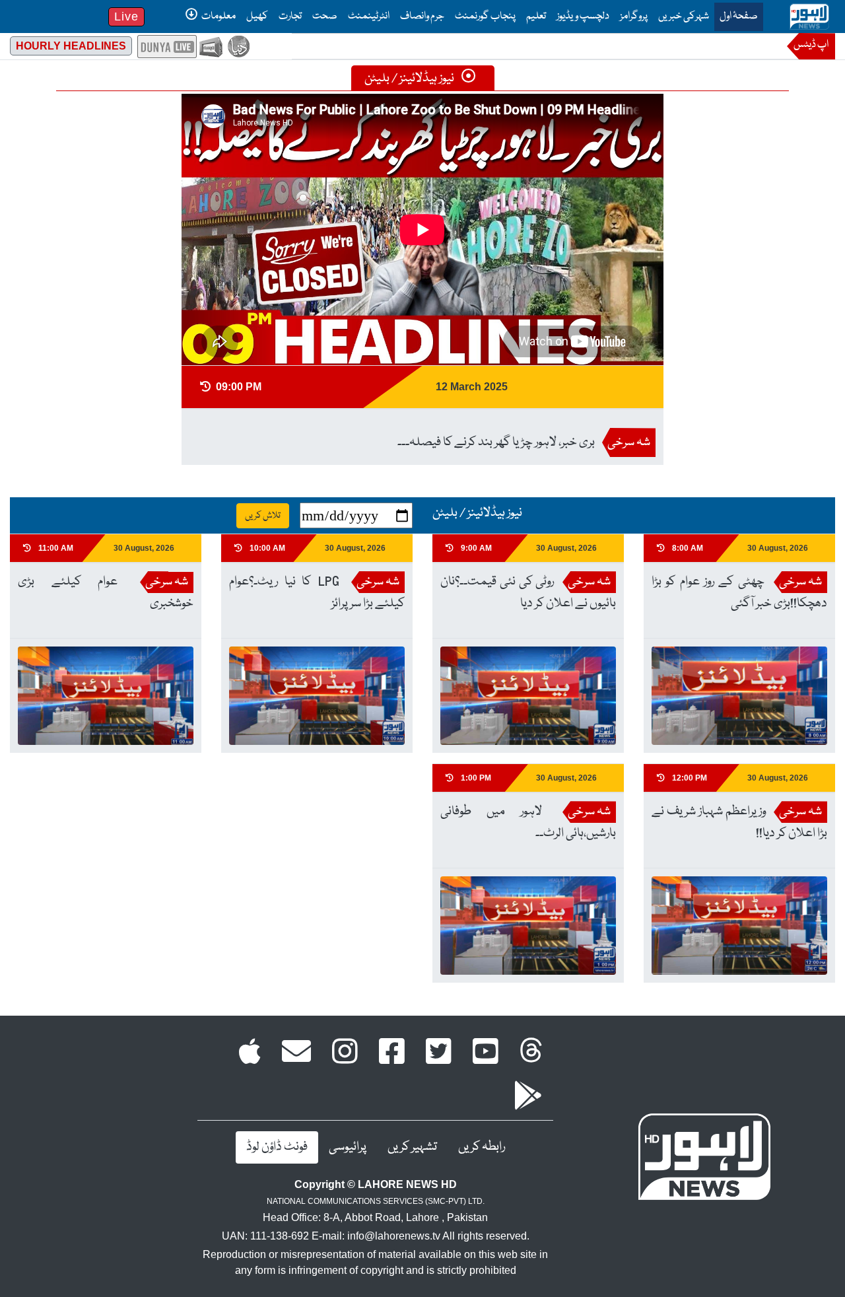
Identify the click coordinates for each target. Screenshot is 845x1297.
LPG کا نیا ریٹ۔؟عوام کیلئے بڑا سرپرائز (317, 592)
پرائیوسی (347, 1147)
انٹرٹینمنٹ (368, 16)
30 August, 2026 (777, 548)
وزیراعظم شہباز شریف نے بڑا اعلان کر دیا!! (739, 822)
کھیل (257, 16)
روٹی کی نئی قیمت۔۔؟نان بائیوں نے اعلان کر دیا (528, 592)
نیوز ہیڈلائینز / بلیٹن (410, 78)
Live (126, 16)
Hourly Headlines (71, 46)
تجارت (290, 16)
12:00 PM (688, 778)
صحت (324, 16)
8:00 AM (686, 548)
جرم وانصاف (422, 16)
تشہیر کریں (412, 1147)
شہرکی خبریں (683, 16)
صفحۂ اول (736, 16)
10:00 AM (266, 548)
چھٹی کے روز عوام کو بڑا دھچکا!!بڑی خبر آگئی (739, 592)
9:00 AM (475, 548)
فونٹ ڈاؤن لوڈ (277, 1147)
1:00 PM (475, 778)
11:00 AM (54, 548)
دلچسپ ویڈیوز (583, 16)
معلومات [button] (218, 16)
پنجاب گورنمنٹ (485, 16)
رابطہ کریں (481, 1147)
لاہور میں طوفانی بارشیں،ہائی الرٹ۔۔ (528, 822)
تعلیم (536, 16)
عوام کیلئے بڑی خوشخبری (105, 592)
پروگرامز (634, 16)
